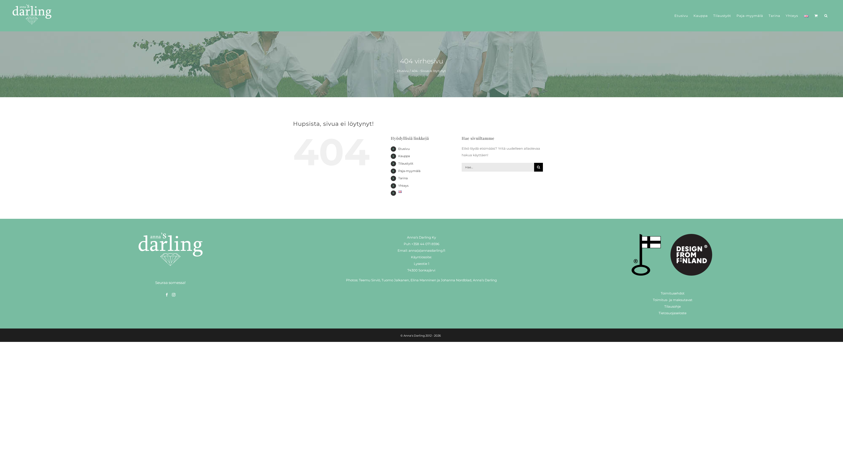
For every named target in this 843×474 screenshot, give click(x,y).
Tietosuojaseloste (672, 313)
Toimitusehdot (672, 293)
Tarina (403, 178)
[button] (826, 15)
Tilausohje (672, 306)
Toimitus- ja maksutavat (672, 300)
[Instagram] (173, 294)
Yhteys (403, 186)
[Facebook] (167, 294)
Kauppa (404, 156)
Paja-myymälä (409, 171)
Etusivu (404, 149)
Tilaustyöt (405, 163)
